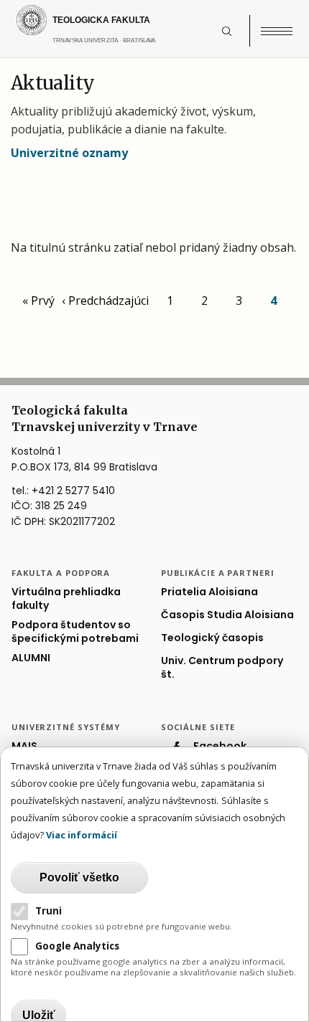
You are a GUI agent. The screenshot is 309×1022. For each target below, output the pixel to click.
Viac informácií (81, 834)
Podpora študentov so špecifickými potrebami (75, 631)
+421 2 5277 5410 (73, 490)
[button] (234, 31)
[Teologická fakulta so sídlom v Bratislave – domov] (116, 20)
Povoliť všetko (79, 877)
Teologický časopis (212, 638)
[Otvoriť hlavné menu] (276, 31)
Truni (48, 910)
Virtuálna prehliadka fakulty (66, 598)
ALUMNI (30, 658)
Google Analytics (77, 946)
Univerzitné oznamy (69, 153)
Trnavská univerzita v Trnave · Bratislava (134, 47)
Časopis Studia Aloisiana (227, 615)
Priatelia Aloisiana (209, 592)
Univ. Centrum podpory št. (222, 667)
